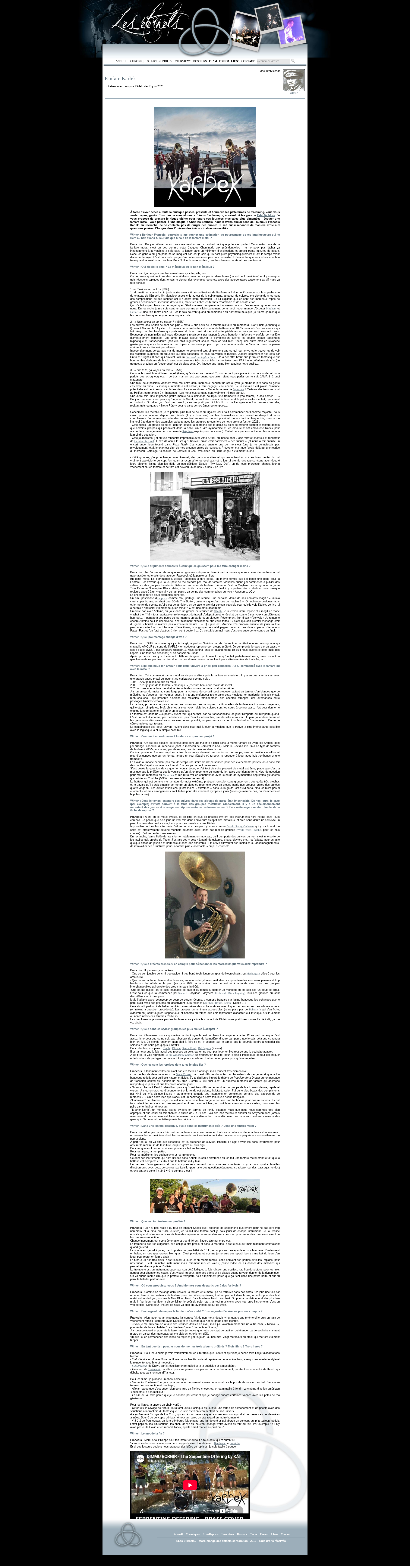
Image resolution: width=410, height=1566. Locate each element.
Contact (248, 61)
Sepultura (238, 389)
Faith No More (266, 215)
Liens (235, 61)
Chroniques (139, 61)
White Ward (244, 829)
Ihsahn (257, 829)
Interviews (182, 61)
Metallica (168, 774)
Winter (293, 92)
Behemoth (255, 1009)
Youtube (235, 1443)
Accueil (122, 61)
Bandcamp (220, 1443)
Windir (218, 611)
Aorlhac (208, 1002)
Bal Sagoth (204, 1048)
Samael (182, 993)
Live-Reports (161, 61)
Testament (154, 1369)
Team (213, 61)
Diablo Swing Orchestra (240, 826)
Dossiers (200, 61)
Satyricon (187, 431)
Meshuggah (253, 973)
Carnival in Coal (144, 441)
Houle (218, 1002)
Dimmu (176, 1048)
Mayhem (271, 308)
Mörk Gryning (236, 993)
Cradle (166, 1048)
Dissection (136, 311)
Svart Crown (183, 1074)
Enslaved (220, 993)
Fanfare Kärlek (120, 78)
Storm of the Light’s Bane (201, 357)
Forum (224, 61)
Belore (227, 1002)
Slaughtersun (140, 1365)
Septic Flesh (189, 1048)
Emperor (162, 598)
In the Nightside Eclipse (179, 1054)
